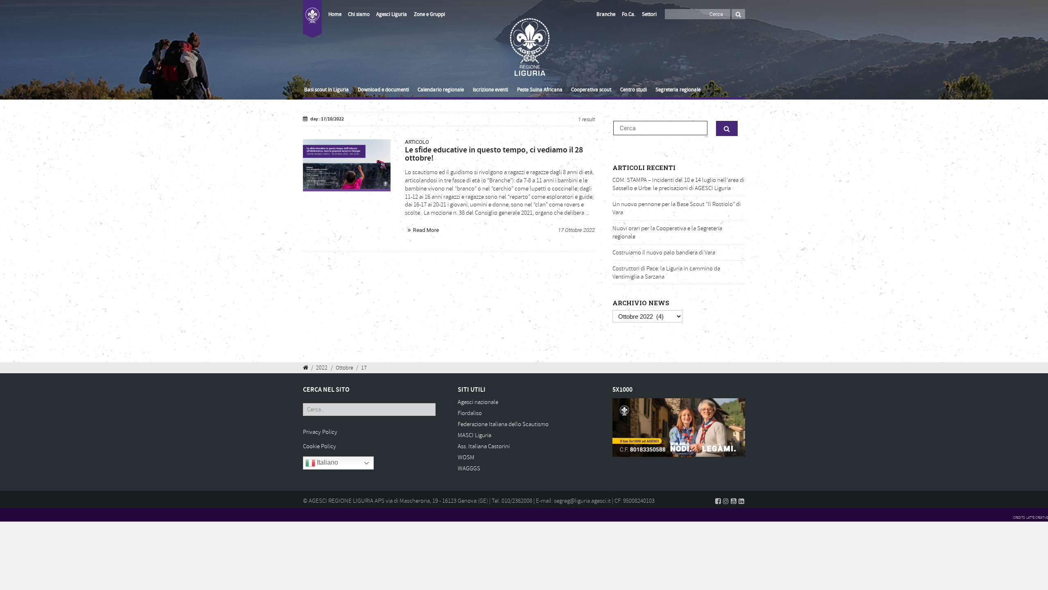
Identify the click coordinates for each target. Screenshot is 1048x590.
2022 (322, 367)
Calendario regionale (441, 89)
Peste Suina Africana (539, 89)
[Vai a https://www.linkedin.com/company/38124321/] (741, 501)
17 (364, 367)
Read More (426, 230)
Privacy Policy (320, 432)
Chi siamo (359, 14)
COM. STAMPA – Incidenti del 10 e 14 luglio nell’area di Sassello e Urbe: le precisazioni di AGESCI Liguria (678, 184)
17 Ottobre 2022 (576, 230)
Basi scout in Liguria (326, 89)
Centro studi (633, 89)
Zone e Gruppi (429, 14)
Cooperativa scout (591, 89)
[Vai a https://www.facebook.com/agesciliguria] (718, 501)
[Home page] (312, 23)
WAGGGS (469, 468)
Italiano (326, 462)
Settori (649, 14)
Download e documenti (383, 89)
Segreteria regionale (677, 89)
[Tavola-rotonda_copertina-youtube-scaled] (347, 163)
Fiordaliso (470, 413)
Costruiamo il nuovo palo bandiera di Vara (663, 252)
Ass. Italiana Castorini (484, 446)
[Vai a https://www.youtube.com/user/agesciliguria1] (733, 501)
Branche (605, 14)
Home (334, 14)
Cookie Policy (319, 446)
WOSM (466, 457)
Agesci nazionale (478, 402)
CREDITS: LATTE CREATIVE (1030, 517)
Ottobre (344, 367)
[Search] (738, 14)
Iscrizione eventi (490, 89)
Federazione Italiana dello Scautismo (503, 424)
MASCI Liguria (474, 435)
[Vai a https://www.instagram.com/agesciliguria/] (726, 501)
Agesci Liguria (391, 14)
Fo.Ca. (628, 14)
